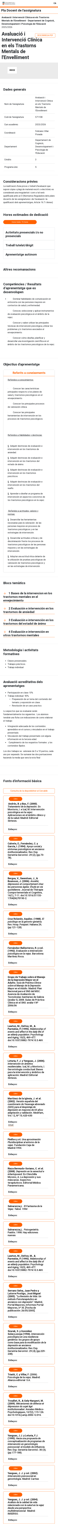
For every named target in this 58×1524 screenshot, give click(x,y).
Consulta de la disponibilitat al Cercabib (29, 791)
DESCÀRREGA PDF (45, 35)
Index (12, 70)
